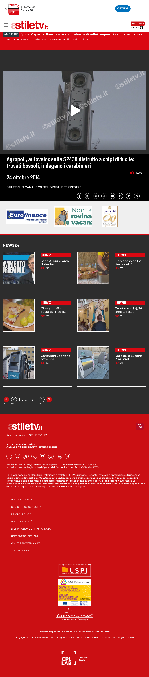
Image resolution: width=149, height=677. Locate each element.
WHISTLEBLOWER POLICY (26, 543)
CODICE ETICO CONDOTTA (26, 507)
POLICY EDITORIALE (22, 499)
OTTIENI (123, 8)
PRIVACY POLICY (21, 514)
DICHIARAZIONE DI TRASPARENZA (31, 528)
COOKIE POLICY (20, 550)
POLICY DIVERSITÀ (21, 521)
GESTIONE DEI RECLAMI (24, 536)
